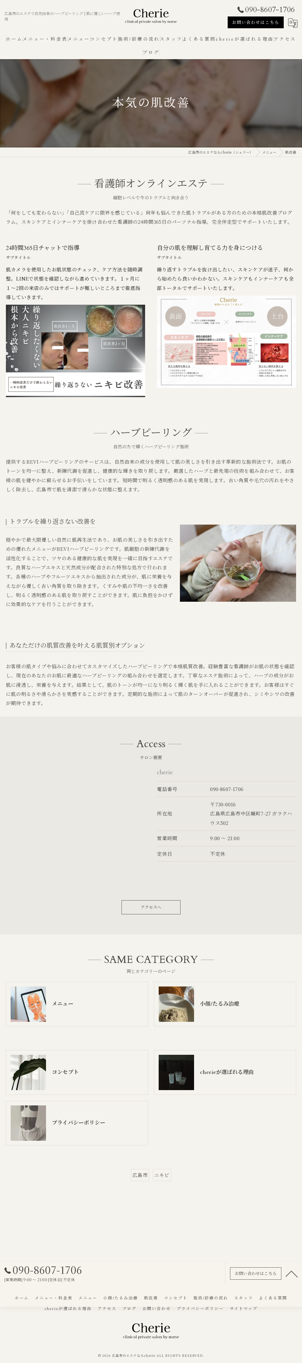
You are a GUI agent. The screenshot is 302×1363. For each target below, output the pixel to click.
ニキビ (162, 1174)
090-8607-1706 (226, 788)
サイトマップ (243, 1308)
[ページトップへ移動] (292, 1273)
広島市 (140, 1174)
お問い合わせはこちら (255, 22)
